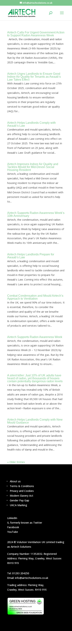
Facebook (13, 527)
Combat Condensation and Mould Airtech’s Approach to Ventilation (35, 297)
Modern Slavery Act (21, 495)
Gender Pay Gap (19, 500)
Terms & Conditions (22, 486)
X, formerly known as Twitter (24, 522)
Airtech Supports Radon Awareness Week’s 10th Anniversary (35, 214)
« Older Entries (16, 462)
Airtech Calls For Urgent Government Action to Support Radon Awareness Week (35, 34)
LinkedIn (12, 518)
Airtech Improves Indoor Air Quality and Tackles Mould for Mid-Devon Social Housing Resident (32, 166)
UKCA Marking (18, 505)
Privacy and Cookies (22, 491)
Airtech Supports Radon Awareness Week (34, 337)
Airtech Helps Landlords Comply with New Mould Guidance (35, 421)
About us (15, 481)
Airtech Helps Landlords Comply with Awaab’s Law (31, 124)
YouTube (12, 532)
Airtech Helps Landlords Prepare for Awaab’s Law (30, 256)
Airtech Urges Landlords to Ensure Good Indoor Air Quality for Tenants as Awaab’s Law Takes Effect (34, 76)
